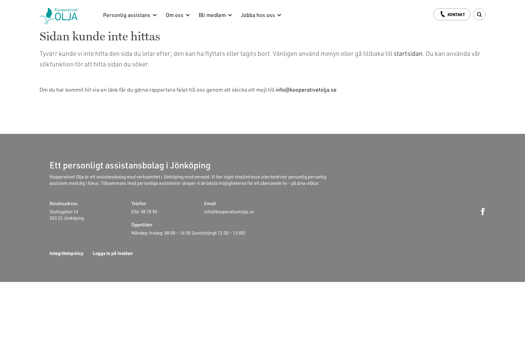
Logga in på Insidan (113, 253)
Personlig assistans (126, 15)
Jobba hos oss (258, 15)
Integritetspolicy (67, 253)
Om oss (175, 15)
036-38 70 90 (144, 211)
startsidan (408, 53)
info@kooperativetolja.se (306, 89)
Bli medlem (212, 15)
